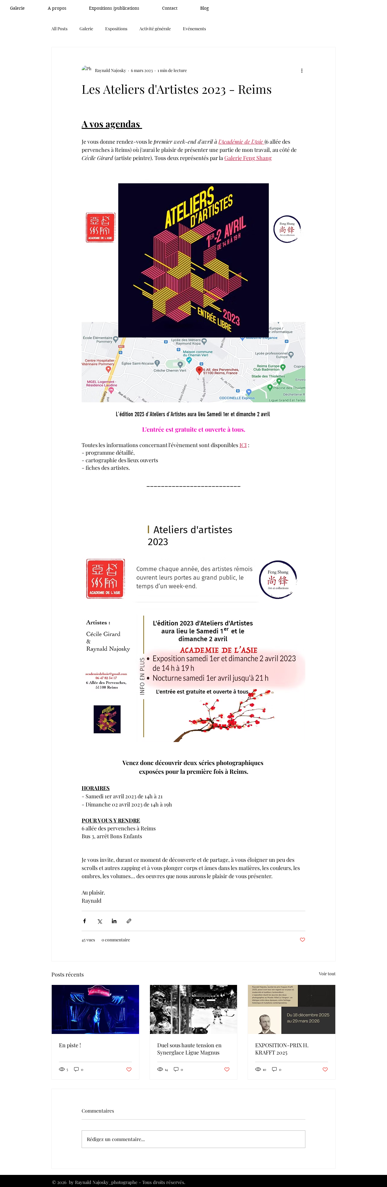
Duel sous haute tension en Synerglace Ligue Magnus (189, 1048)
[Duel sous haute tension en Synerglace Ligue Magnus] (193, 1009)
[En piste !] (95, 1009)
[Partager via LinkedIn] (114, 921)
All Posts (59, 28)
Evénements (194, 28)
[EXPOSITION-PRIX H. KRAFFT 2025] (291, 1009)
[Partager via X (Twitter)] (99, 921)
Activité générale (155, 28)
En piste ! (70, 1045)
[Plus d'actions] (301, 70)
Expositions (116, 28)
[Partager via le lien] (129, 921)
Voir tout (327, 973)
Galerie (86, 28)
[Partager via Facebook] (84, 921)
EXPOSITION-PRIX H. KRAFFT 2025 (282, 1048)
